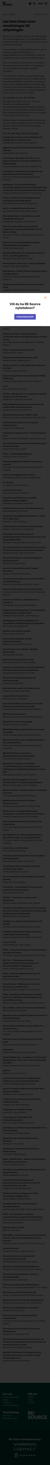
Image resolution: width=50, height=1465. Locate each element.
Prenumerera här (25, 316)
